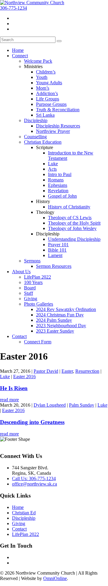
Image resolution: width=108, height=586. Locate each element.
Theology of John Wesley (72, 228)
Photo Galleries (38, 303)
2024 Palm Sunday (54, 320)
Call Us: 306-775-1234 (34, 478)
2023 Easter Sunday (55, 330)
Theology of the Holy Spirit (74, 223)
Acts (52, 169)
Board (30, 287)
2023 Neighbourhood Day (61, 325)
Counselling (35, 136)
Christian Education (43, 142)
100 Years (33, 282)
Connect (20, 55)
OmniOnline (55, 578)
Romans (56, 179)
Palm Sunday (81, 405)
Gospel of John (62, 196)
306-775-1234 (13, 7)
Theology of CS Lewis (70, 217)
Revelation (58, 190)
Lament (55, 255)
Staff (28, 293)
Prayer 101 (58, 244)
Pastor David (46, 371)
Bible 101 (57, 250)
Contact (19, 336)
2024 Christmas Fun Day (60, 314)
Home (18, 50)
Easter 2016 (24, 376)
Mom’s (42, 88)
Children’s (46, 71)
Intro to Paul (59, 174)
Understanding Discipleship (74, 239)
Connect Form (37, 341)
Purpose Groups (51, 104)
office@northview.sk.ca (34, 483)
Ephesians (57, 185)
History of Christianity (69, 206)
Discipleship (35, 120)
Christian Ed (24, 512)
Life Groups (47, 98)
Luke (53, 163)
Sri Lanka (45, 115)
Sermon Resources (53, 266)
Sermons (32, 260)
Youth (41, 77)
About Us (21, 271)
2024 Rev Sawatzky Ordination (66, 309)
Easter (67, 371)
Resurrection (87, 371)
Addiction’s (47, 93)
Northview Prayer (53, 131)
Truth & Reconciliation (58, 109)
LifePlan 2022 (37, 277)
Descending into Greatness (32, 422)
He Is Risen (14, 388)
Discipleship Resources (58, 125)
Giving (30, 298)
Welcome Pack (38, 61)
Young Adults (49, 82)
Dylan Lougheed (50, 405)
